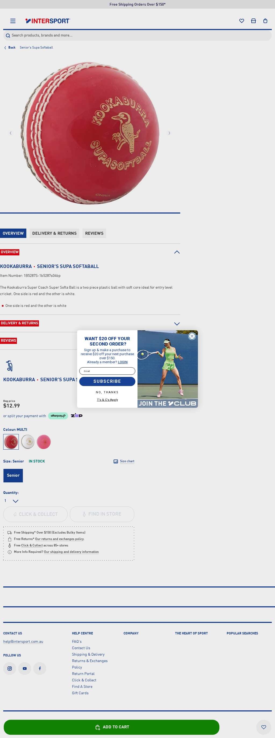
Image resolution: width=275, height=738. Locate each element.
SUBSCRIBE (107, 381)
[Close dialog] (192, 336)
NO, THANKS (107, 392)
